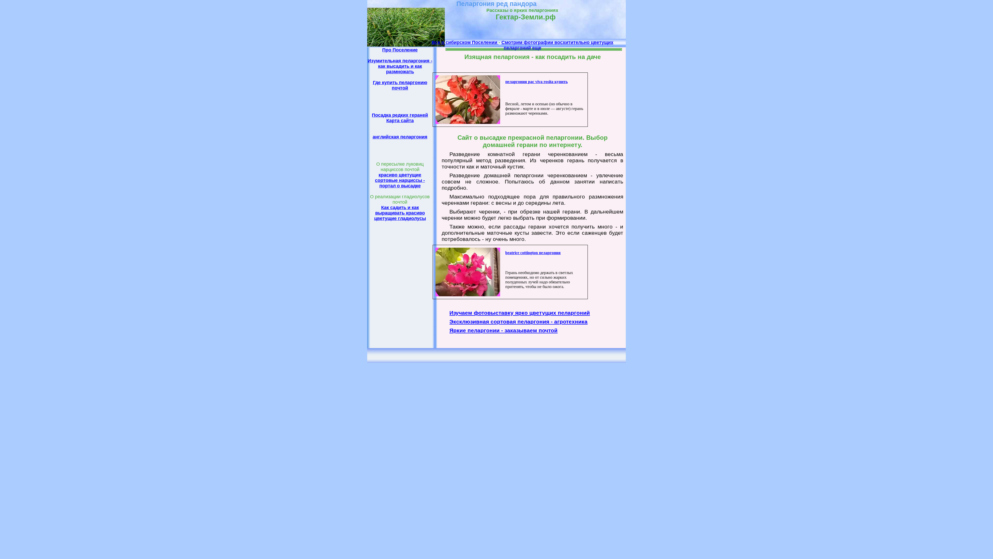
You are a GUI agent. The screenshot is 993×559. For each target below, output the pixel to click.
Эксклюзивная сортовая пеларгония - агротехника (518, 322)
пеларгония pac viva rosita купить (536, 81)
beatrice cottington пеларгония (533, 253)
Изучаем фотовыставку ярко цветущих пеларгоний (519, 313)
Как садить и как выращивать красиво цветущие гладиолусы (400, 213)
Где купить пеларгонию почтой (400, 85)
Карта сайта (400, 120)
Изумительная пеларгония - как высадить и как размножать (400, 66)
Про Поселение (400, 50)
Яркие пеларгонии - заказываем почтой (503, 330)
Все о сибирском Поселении (465, 42)
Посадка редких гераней (400, 115)
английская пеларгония (400, 136)
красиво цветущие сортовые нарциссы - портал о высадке (400, 180)
